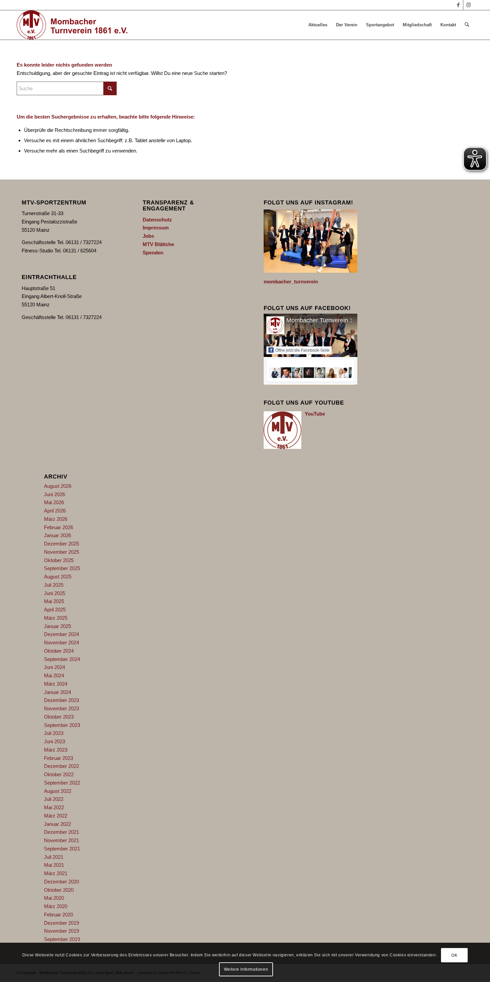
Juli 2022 (53, 799)
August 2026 (57, 486)
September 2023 (62, 725)
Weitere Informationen (246, 969)
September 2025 (62, 568)
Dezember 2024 (61, 634)
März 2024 (55, 684)
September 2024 (62, 659)
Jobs (148, 236)
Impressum (156, 227)
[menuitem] (318, 25)
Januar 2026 (57, 535)
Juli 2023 (53, 733)
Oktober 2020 (59, 890)
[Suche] (466, 25)
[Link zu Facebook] (458, 5)
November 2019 (61, 931)
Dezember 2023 (61, 700)
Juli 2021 (53, 857)
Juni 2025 (54, 593)
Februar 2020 (58, 914)
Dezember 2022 (61, 766)
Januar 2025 (57, 626)
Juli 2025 (53, 585)
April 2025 (55, 609)
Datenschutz (157, 219)
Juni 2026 (54, 494)
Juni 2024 (54, 667)
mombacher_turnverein (291, 281)
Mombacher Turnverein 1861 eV (329, 320)
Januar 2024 (57, 692)
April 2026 (55, 510)
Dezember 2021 (61, 832)
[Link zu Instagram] (468, 5)
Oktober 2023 (59, 717)
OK (454, 955)
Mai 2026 (54, 502)
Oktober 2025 (59, 560)
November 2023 (61, 708)
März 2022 (55, 815)
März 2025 (55, 618)
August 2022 (57, 791)
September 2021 (62, 848)
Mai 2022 (54, 807)
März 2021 (55, 873)
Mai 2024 (54, 675)
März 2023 (55, 750)
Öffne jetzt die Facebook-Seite (302, 350)
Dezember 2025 (61, 543)
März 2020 (55, 906)
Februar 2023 (58, 758)
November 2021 (61, 840)
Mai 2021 (54, 865)
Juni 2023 (54, 741)
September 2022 (62, 783)
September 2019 (62, 939)
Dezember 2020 (61, 881)
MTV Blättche (158, 244)
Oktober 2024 (59, 651)
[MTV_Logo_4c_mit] (72, 25)
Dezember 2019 (61, 923)
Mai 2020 (54, 898)
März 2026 (55, 519)
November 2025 (61, 552)
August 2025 (57, 576)
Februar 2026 (58, 527)
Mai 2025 (54, 601)
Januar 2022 (57, 824)
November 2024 (61, 642)
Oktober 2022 (59, 774)
